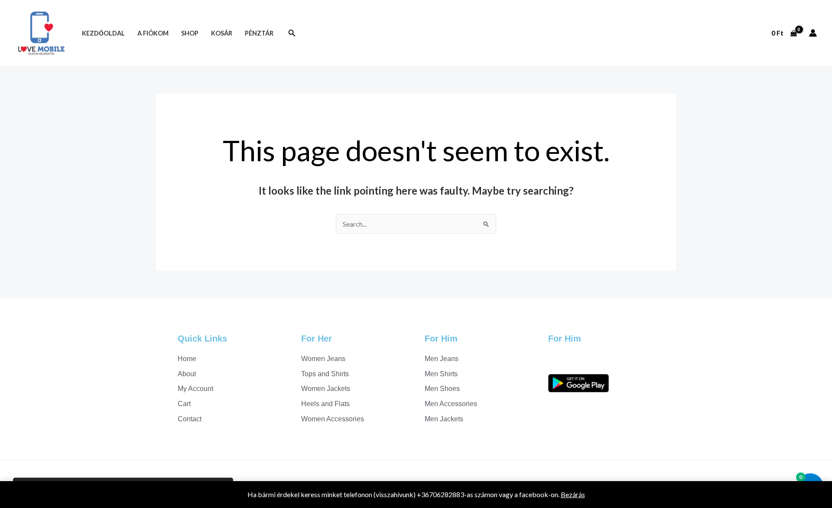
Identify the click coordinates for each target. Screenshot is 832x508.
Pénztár (259, 33)
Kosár (221, 33)
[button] (292, 33)
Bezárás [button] (573, 494)
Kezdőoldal (103, 33)
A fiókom (153, 33)
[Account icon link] (813, 33)
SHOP (189, 33)
